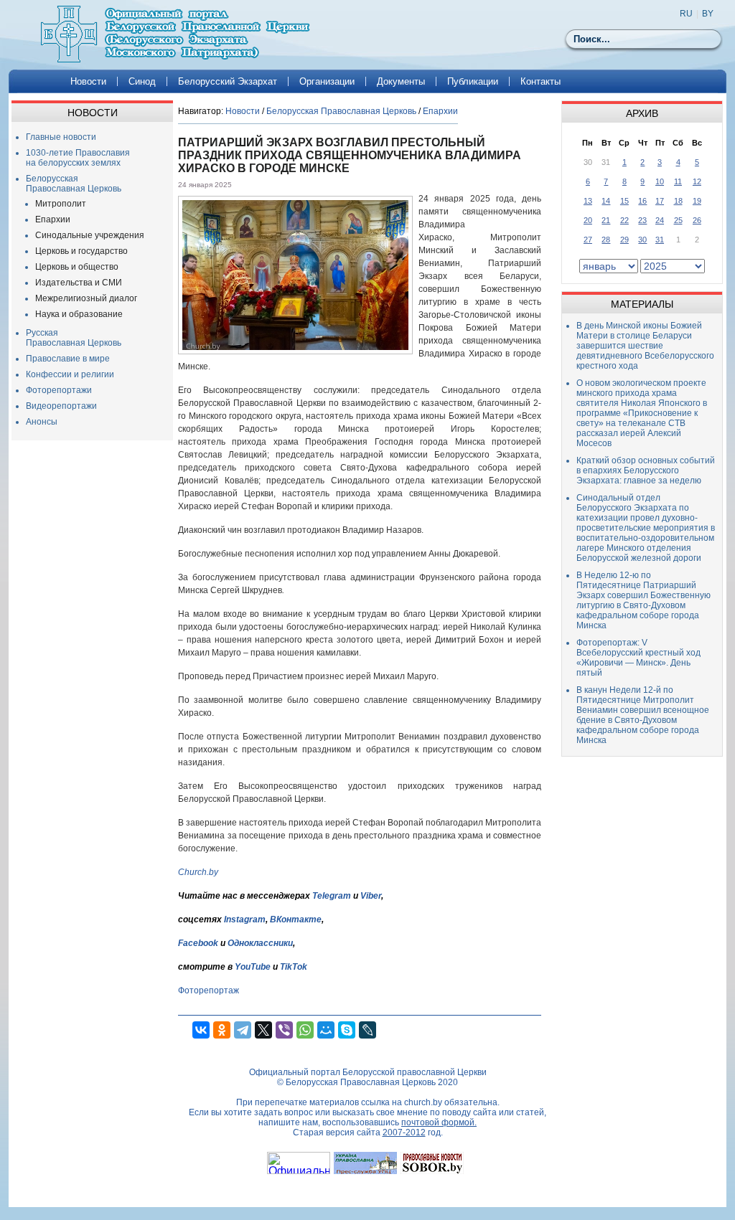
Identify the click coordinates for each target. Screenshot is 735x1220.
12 (697, 181)
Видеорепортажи (61, 406)
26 (697, 220)
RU (686, 14)
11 (678, 181)
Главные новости (61, 137)
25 (678, 220)
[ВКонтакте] (201, 1030)
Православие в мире (68, 359)
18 (678, 201)
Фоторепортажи (59, 390)
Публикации (472, 81)
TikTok (293, 967)
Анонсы (41, 422)
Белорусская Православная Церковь (73, 184)
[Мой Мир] (325, 1030)
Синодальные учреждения (89, 235)
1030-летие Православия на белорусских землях (78, 158)
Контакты (540, 81)
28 (605, 239)
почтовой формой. (439, 1122)
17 (659, 201)
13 (588, 201)
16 (642, 201)
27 (588, 239)
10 (659, 181)
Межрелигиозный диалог (86, 298)
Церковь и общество (76, 267)
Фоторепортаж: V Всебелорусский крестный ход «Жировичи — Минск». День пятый (638, 658)
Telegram (331, 896)
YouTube (254, 967)
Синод (142, 81)
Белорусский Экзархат (227, 81)
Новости (88, 81)
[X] (263, 1030)
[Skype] (346, 1030)
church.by (423, 1102)
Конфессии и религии (70, 374)
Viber (370, 896)
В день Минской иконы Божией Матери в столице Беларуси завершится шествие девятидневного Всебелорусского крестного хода (645, 346)
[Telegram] (242, 1030)
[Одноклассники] (221, 1030)
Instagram (245, 919)
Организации (327, 81)
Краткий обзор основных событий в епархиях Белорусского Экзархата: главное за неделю (645, 470)
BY (707, 14)
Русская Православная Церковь (73, 338)
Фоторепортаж (208, 990)
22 (624, 220)
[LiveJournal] (367, 1030)
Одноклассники (260, 943)
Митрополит (60, 204)
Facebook (198, 943)
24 (659, 220)
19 (697, 201)
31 (659, 239)
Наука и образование (79, 314)
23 (642, 220)
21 (605, 220)
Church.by (198, 872)
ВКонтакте (296, 919)
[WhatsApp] (305, 1030)
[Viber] (284, 1030)
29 (624, 239)
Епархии (52, 219)
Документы (401, 81)
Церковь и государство (81, 251)
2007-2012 (404, 1132)
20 (588, 220)
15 (624, 201)
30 (642, 239)
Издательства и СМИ (78, 283)
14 (605, 201)
